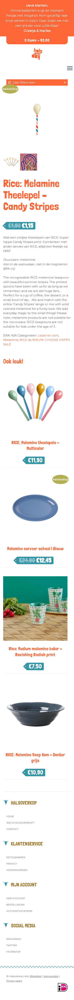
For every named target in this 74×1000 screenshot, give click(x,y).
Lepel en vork (48, 335)
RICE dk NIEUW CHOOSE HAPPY (45, 340)
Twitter (11, 945)
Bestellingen (15, 904)
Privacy (11, 863)
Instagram (13, 938)
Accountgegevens (19, 910)
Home (10, 816)
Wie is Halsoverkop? (20, 822)
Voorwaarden (16, 869)
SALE (7, 344)
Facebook (13, 951)
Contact (12, 828)
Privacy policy (14, 980)
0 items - (37, 40)
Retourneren (15, 857)
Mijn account (15, 898)
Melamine (10, 340)
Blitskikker (36, 976)
